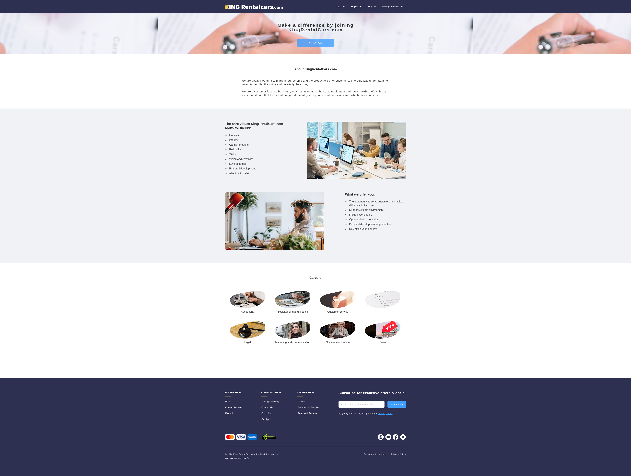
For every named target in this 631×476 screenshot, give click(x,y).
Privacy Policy (398, 454)
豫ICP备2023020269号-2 (238, 458)
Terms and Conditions (375, 454)
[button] (372, 6)
